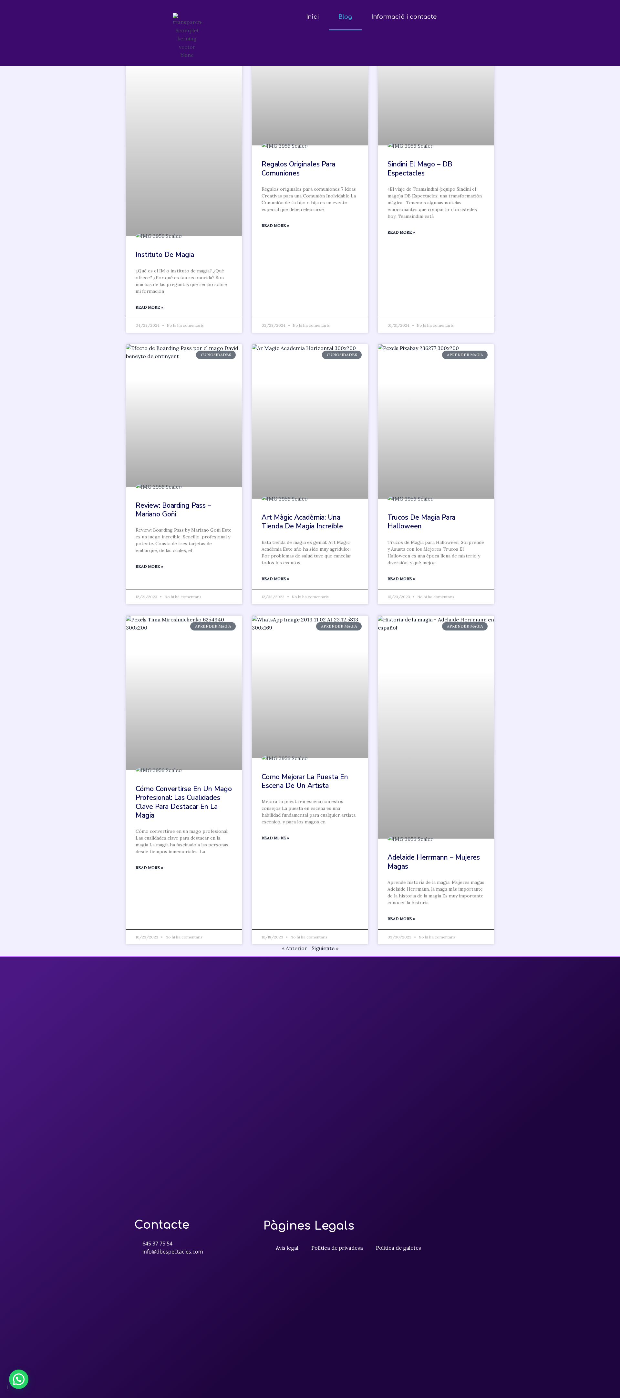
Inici (312, 17)
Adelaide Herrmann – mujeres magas (434, 862)
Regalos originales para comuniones (298, 168)
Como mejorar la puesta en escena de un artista (305, 781)
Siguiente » (325, 948)
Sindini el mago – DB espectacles (420, 168)
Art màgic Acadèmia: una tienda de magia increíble (302, 522)
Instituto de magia (165, 254)
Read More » (149, 307)
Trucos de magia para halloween (421, 522)
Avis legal (287, 1247)
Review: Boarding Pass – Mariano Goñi (173, 510)
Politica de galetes (398, 1247)
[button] (18, 1379)
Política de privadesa (337, 1247)
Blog (345, 17)
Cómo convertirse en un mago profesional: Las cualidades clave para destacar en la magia (184, 802)
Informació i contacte (404, 17)
